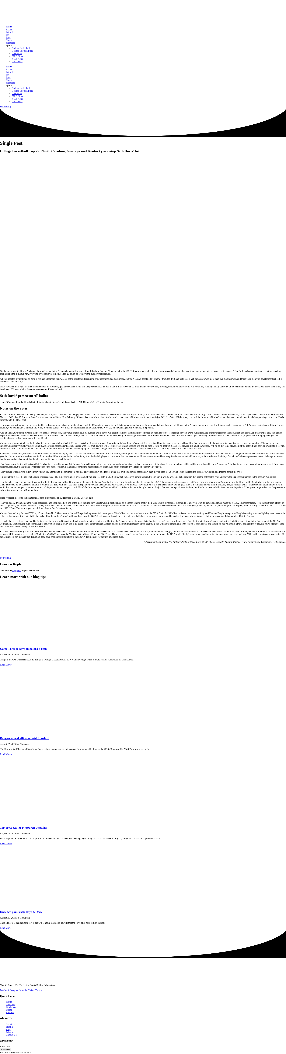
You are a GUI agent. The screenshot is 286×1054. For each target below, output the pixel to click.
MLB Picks (17, 56)
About (9, 29)
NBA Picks (17, 59)
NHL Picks (17, 61)
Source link (5, 557)
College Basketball (21, 48)
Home (9, 26)
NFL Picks (17, 53)
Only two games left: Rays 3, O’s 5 (21, 911)
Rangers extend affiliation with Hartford (24, 738)
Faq (8, 34)
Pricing (9, 32)
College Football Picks (22, 51)
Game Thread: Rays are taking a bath (23, 648)
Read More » (6, 664)
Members (10, 42)
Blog (8, 37)
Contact (9, 40)
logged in (16, 570)
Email (3, 1046)
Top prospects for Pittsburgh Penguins (23, 827)
